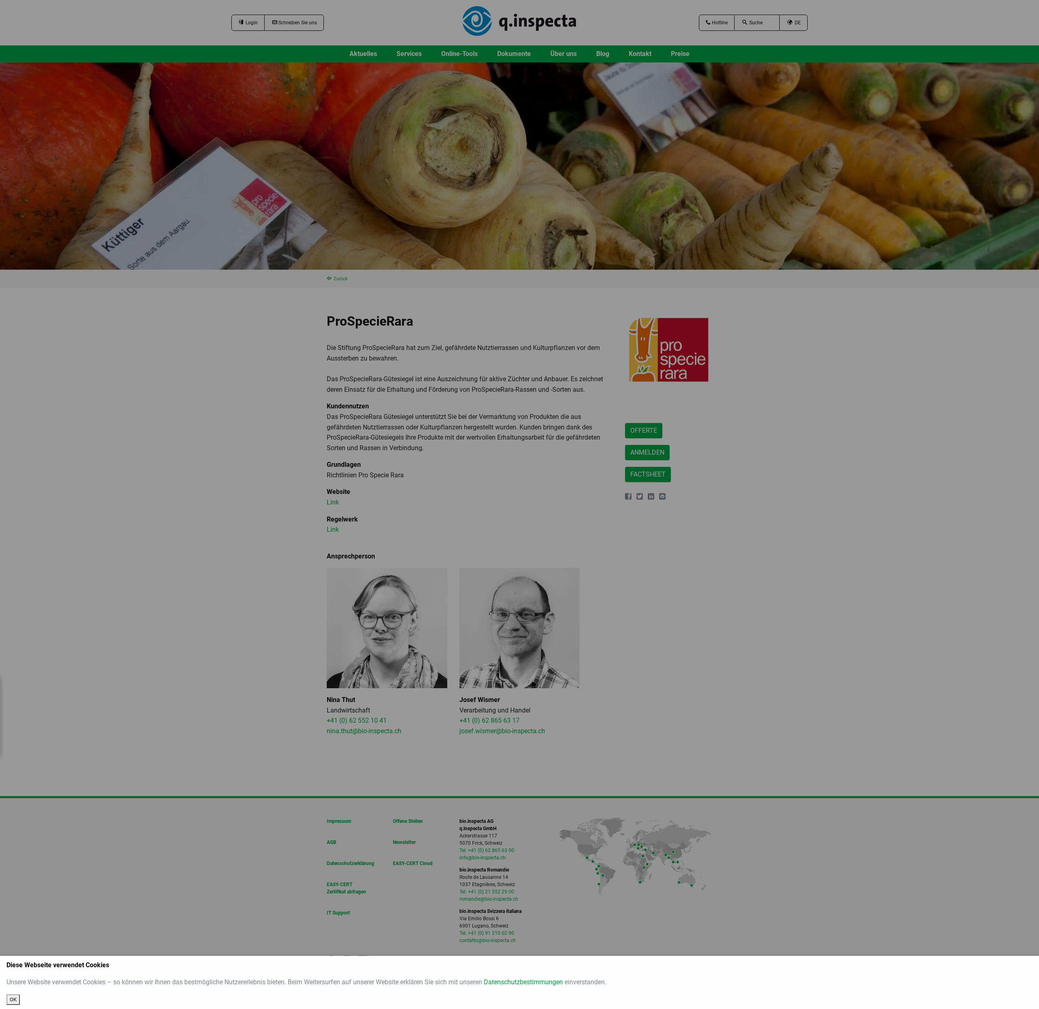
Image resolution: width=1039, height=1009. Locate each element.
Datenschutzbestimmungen (523, 982)
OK (13, 999)
